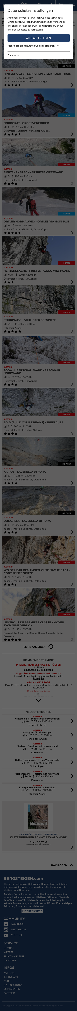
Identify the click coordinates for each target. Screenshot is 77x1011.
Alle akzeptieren (38, 38)
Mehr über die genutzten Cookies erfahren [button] (31, 45)
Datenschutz (14, 55)
